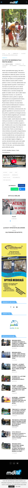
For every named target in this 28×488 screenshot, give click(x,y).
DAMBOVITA (15, 53)
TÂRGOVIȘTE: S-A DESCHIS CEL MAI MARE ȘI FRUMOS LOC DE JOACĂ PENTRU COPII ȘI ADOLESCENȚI (19, 411)
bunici (11, 172)
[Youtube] (14, 463)
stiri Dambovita (16, 177)
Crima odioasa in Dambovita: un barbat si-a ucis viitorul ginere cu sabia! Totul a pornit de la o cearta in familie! (19, 434)
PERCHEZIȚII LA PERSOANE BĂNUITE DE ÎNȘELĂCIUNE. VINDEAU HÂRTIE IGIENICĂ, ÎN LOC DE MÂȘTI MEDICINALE (19, 422)
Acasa (3, 53)
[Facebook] (10, 463)
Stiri (9, 53)
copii (16, 172)
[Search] (26, 2)
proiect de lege (6, 177)
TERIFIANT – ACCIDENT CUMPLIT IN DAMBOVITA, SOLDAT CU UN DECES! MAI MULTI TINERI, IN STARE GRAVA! (19, 367)
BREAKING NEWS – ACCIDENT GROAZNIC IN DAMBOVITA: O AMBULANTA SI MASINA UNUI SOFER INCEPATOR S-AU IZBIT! (19, 343)
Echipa (14, 478)
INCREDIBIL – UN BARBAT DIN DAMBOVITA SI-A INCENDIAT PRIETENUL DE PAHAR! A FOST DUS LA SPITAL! (19, 400)
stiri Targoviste (6, 180)
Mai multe (18, 486)
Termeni (19, 478)
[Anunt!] (14, 207)
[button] (3, 210)
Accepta (11, 486)
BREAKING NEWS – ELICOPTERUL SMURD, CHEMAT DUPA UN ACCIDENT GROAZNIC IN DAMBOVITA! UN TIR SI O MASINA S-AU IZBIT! (18, 447)
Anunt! (14, 216)
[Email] (17, 463)
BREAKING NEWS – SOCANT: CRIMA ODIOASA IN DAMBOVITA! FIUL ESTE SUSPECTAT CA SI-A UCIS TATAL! (18, 355)
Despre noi (9, 478)
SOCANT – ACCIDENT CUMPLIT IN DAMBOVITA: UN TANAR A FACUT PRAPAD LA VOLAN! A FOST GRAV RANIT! (19, 388)
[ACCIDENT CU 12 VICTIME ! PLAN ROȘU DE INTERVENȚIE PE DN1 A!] (5, 379)
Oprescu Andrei (9, 64)
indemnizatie (15, 174)
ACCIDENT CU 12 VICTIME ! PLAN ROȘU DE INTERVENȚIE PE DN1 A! (19, 378)
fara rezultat (6, 174)
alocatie (5, 172)
